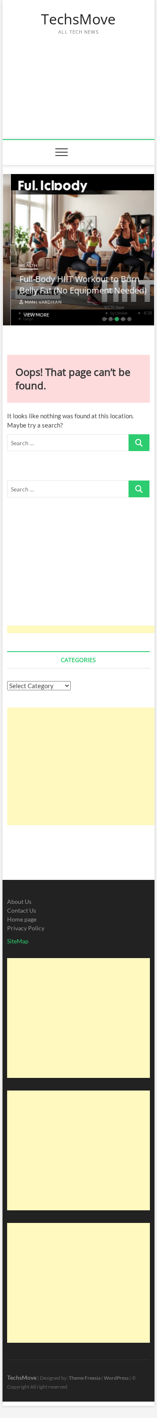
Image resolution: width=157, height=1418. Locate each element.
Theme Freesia (84, 1378)
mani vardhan (34, 301)
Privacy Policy (25, 928)
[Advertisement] (78, 82)
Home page (21, 919)
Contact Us (21, 910)
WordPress (116, 1378)
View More (28, 314)
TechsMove (78, 19)
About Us (19, 901)
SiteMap (17, 941)
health (20, 265)
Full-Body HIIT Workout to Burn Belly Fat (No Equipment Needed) (75, 284)
